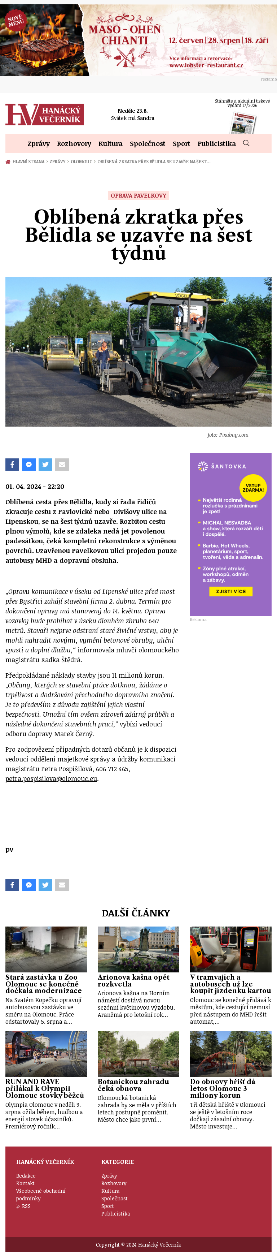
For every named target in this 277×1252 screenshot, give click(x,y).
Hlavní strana (30, 161)
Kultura (110, 143)
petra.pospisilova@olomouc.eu (51, 778)
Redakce (26, 1175)
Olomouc (83, 161)
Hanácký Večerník (44, 114)
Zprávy (38, 143)
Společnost (148, 143)
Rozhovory (74, 143)
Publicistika (217, 143)
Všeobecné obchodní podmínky (41, 1194)
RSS (26, 1206)
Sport (181, 143)
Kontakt (25, 1183)
